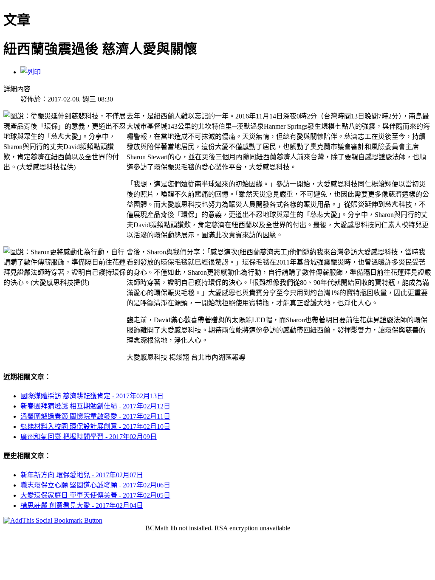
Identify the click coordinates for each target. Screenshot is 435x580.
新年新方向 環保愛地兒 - (81, 475)
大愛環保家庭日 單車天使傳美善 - (95, 495)
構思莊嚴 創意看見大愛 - (81, 505)
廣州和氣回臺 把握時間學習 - (88, 436)
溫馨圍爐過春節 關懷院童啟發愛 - (95, 416)
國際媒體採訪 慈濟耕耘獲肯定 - (92, 396)
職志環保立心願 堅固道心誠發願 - (95, 485)
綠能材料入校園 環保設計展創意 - (95, 426)
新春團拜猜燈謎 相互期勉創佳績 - (95, 406)
